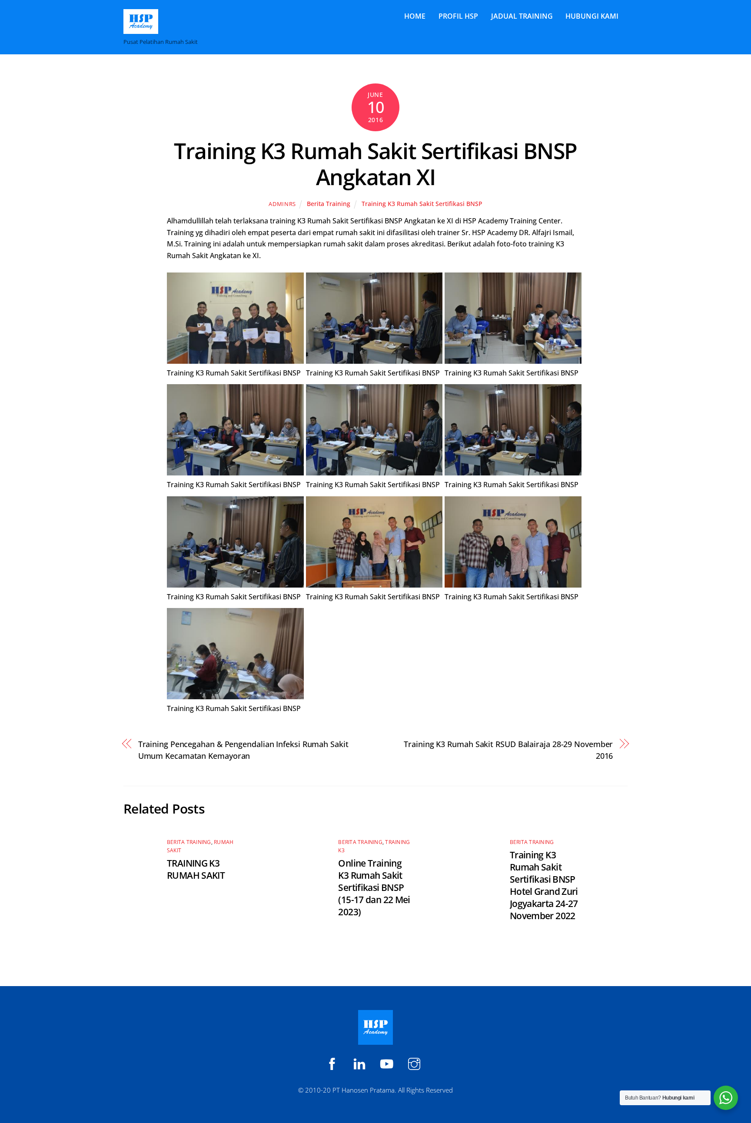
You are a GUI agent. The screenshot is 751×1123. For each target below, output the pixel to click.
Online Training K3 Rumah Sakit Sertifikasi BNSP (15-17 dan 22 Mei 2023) (374, 887)
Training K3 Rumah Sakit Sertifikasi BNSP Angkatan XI (375, 164)
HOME (414, 16)
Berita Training (328, 203)
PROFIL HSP (458, 16)
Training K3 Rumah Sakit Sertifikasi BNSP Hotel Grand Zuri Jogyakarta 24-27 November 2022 (544, 885)
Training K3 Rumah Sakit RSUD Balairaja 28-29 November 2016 (508, 749)
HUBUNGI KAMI (591, 16)
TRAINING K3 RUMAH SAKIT (196, 869)
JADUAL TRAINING (522, 16)
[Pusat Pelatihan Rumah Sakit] (140, 29)
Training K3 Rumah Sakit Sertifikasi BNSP (422, 203)
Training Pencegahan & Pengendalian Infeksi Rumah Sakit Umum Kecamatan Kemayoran (243, 749)
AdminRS (282, 204)
